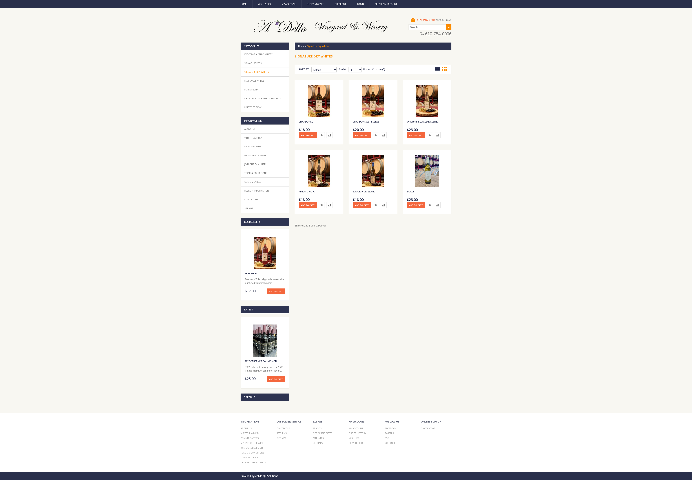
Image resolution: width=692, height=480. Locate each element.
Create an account (386, 4)
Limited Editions (253, 107)
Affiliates (318, 438)
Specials (318, 443)
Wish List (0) (264, 4)
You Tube (390, 443)
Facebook (390, 428)
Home (244, 4)
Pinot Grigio (307, 191)
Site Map (248, 208)
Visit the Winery (253, 137)
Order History (357, 433)
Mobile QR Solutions (266, 476)
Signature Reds (252, 63)
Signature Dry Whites (256, 72)
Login (360, 4)
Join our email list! (255, 164)
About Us (249, 128)
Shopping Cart (315, 4)
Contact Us (251, 199)
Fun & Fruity (251, 89)
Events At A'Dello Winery (258, 54)
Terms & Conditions (255, 173)
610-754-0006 (437, 33)
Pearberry (251, 273)
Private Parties (252, 146)
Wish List (354, 438)
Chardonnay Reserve (366, 121)
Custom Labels (252, 181)
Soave (410, 191)
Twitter (389, 433)
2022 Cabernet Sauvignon (261, 361)
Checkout (340, 4)
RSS (387, 438)
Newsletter (356, 443)
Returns (282, 433)
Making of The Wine (255, 155)
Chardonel (306, 121)
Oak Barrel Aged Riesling (423, 121)
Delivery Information (256, 190)
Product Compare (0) (374, 69)
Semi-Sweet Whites (254, 80)
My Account (289, 4)
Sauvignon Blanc (364, 191)
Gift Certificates (322, 433)
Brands (317, 428)
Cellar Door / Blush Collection (262, 98)
